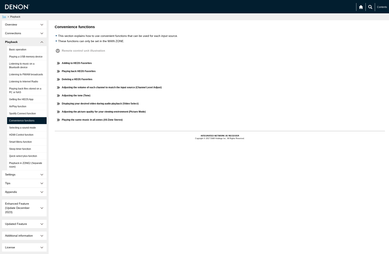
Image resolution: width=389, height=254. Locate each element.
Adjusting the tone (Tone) (76, 95)
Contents (382, 7)
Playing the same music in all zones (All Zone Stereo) (92, 119)
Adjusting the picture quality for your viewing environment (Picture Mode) (104, 111)
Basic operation (17, 49)
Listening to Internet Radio (23, 81)
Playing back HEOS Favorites (79, 71)
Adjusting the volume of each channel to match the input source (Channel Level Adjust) (112, 87)
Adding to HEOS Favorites (77, 63)
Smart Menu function (20, 141)
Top (4, 16)
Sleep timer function (20, 149)
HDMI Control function (21, 134)
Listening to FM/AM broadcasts (26, 74)
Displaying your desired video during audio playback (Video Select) (100, 103)
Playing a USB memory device (26, 56)
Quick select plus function (23, 156)
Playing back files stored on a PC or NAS (25, 90)
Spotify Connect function (22, 113)
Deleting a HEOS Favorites (77, 79)
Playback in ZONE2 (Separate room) (25, 165)
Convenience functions (21, 120)
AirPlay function (17, 106)
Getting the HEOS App (21, 99)
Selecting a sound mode (22, 127)
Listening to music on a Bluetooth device (21, 65)
